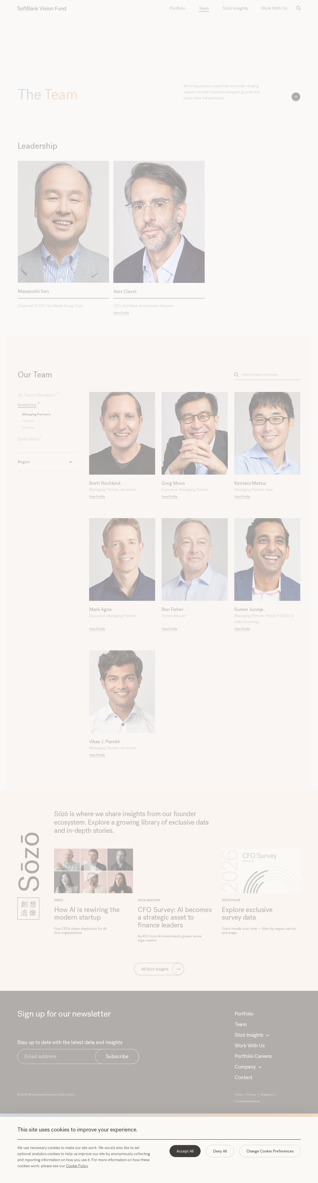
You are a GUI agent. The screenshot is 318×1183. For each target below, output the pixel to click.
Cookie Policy (77, 1166)
